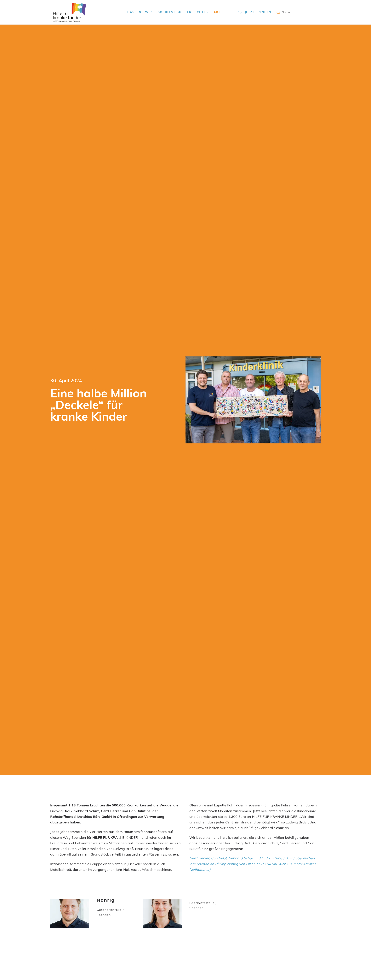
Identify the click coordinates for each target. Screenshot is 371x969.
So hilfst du (169, 12)
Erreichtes (197, 12)
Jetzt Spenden (258, 12)
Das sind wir (139, 12)
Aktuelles (223, 12)
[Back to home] (69, 12)
